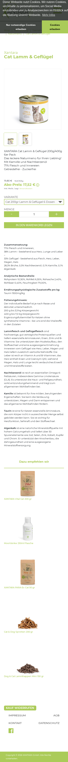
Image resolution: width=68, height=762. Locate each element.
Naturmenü (15, 33)
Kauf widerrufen (20, 708)
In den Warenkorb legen (34, 225)
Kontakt (15, 723)
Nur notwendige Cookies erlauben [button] (21, 27)
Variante (11, 197)
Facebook (11, 732)
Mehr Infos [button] (48, 14)
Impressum (17, 715)
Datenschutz (49, 723)
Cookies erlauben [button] (55, 27)
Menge (9, 209)
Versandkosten (25, 188)
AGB (56, 715)
